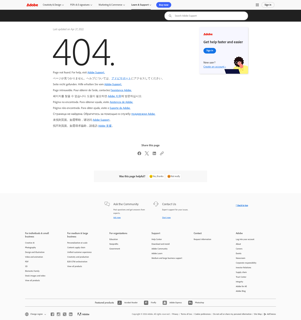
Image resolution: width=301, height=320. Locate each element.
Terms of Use (186, 314)
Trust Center (241, 277)
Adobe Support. (96, 72)
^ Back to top (242, 205)
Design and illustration (34, 252)
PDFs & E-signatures (80, 4)
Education (113, 239)
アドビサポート (121, 78)
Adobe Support (101, 119)
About (238, 244)
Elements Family (32, 271)
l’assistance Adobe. (121, 90)
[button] (257, 5)
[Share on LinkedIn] (154, 154)
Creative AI (29, 243)
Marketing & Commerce (110, 4)
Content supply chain (76, 247)
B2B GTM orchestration (77, 261)
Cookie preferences (202, 314)
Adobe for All (241, 286)
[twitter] (64, 314)
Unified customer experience (79, 252)
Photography (30, 247)
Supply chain (241, 272)
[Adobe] (32, 5)
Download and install (161, 244)
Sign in (268, 4)
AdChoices (271, 314)
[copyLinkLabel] (162, 154)
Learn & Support (140, 4)
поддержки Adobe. (143, 114)
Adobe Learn (157, 253)
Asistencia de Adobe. (121, 102)
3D (26, 266)
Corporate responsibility (246, 263)
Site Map (258, 314)
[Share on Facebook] (139, 154)
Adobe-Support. (113, 84)
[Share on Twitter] (147, 154)
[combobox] (206, 16)
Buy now (163, 4)
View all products (32, 280)
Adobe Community (160, 248)
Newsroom (240, 258)
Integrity (239, 281)
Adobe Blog (241, 291)
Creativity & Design (52, 4)
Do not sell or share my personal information (232, 314)
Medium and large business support (167, 258)
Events (238, 253)
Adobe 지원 (114, 96)
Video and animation (34, 257)
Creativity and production (78, 257)
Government (114, 248)
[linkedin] (70, 314)
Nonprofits (113, 244)
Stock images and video (35, 276)
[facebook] (52, 314)
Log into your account (245, 239)
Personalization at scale (77, 243)
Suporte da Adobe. (120, 108)
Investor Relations (243, 267)
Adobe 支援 (105, 125)
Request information (202, 239)
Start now (166, 217)
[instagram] (58, 314)
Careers (239, 248)
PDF (27, 261)
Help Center (157, 239)
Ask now (117, 217)
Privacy (175, 314)
